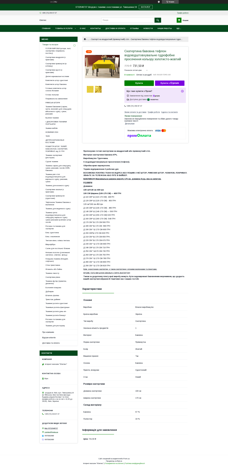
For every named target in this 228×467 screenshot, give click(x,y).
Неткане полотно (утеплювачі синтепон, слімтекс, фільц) (58, 253)
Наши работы (165, 28)
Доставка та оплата (51, 343)
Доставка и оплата (115, 28)
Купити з (165, 83)
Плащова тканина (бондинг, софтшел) (57, 260)
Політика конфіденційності (135, 463)
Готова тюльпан (52, 95)
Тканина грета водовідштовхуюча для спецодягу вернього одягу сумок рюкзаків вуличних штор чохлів (58, 217)
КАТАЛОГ (145, 7)
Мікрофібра (50, 244)
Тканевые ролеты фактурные (57, 307)
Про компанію (48, 332)
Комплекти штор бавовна (56, 84)
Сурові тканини (52, 162)
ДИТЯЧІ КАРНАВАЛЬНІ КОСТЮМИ (55, 141)
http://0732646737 (51, 428)
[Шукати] (158, 20)
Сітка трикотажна (53, 265)
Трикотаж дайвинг (53, 299)
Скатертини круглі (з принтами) (54, 71)
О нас (83, 28)
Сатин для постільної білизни (58, 248)
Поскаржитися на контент (114, 463)
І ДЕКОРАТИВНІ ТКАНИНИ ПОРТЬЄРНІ (56, 123)
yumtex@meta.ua (51, 432)
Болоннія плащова (53, 288)
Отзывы (134, 28)
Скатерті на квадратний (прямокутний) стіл (110, 39)
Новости (148, 28)
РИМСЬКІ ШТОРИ (53, 103)
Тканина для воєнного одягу (57, 186)
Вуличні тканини (52, 118)
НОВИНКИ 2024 (52, 132)
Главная (46, 28)
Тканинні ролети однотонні (57, 303)
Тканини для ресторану (55, 326)
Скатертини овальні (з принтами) (55, 190)
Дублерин (50, 291)
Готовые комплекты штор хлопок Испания (56, 89)
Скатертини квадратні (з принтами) (56, 58)
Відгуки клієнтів (49, 338)
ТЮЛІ (48, 136)
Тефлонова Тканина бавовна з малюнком (58, 203)
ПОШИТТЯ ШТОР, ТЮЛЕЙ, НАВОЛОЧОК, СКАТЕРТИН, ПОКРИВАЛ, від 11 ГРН (57, 148)
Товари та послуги (50, 44)
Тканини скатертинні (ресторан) (54, 156)
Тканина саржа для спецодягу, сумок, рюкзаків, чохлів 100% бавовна (58, 168)
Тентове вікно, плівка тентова (58, 240)
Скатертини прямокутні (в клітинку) (56, 65)
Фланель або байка (54, 269)
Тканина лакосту (52, 273)
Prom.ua (126, 459)
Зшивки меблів (52, 128)
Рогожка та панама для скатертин (55, 227)
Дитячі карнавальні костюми (57, 76)
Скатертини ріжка (53, 277)
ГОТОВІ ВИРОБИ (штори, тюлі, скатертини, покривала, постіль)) (58, 50)
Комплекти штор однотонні (57, 80)
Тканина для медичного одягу (58, 209)
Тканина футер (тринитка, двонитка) (56, 282)
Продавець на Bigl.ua (114, 461)
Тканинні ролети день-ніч (56, 311)
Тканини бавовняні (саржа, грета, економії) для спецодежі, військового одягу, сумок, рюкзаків (59, 110)
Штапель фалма (52, 295)
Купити (139, 83)
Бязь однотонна (52, 233)
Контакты (95, 28)
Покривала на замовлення (56, 99)
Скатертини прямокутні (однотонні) (55, 197)
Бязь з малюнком (53, 237)
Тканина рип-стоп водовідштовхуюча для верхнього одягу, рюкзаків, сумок (57, 178)
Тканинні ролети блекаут (56, 315)
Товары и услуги (63, 28)
